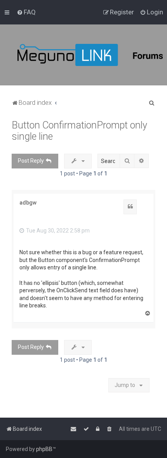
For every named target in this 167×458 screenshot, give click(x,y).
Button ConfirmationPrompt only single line (79, 131)
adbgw (28, 203)
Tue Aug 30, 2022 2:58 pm (57, 230)
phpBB (44, 449)
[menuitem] (26, 12)
